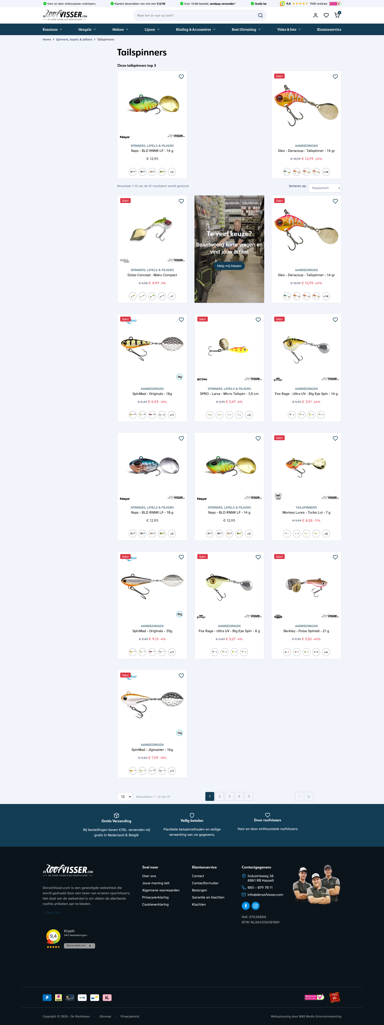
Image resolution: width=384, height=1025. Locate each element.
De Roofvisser (80, 1016)
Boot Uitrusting (244, 29)
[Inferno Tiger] (316, 534)
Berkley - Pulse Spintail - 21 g (306, 631)
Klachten (199, 904)
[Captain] (162, 415)
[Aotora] (316, 172)
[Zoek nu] (260, 15)
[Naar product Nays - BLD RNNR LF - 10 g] (152, 467)
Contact (198, 876)
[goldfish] (133, 296)
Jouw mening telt (155, 883)
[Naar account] (315, 15)
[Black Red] (297, 652)
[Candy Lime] (306, 652)
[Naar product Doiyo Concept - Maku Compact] (152, 230)
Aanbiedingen (306, 146)
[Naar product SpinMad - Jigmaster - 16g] (152, 705)
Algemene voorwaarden (161, 890)
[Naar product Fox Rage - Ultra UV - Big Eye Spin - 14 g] (306, 349)
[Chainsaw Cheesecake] (297, 534)
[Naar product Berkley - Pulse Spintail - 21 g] (306, 586)
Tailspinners (306, 507)
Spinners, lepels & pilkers (74, 39)
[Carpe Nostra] (287, 534)
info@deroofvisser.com (265, 894)
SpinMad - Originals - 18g (152, 393)
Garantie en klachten (208, 897)
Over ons (149, 876)
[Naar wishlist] (326, 15)
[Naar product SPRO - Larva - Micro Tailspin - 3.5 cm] (229, 349)
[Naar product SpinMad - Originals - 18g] (152, 349)
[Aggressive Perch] (297, 172)
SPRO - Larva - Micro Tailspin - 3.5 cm (229, 393)
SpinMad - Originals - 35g (152, 631)
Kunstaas (50, 29)
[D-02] (142, 172)
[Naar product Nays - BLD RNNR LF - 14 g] (152, 106)
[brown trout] (220, 415)
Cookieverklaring (155, 904)
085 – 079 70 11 (260, 887)
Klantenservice (329, 29)
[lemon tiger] (133, 415)
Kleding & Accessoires (193, 29)
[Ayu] (142, 415)
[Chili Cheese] (306, 534)
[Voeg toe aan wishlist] (181, 77)
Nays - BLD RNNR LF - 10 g (152, 512)
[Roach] (162, 296)
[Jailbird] (316, 652)
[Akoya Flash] (306, 172)
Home (47, 39)
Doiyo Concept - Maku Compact (152, 275)
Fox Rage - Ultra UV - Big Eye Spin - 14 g (306, 393)
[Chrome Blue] (229, 415)
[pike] (321, 415)
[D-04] (162, 172)
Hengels (84, 29)
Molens (118, 29)
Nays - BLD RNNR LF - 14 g (152, 150)
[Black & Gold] (302, 415)
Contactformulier (205, 883)
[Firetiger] (152, 296)
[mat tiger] (287, 172)
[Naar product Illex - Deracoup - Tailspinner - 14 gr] (306, 106)
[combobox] (200, 15)
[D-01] (133, 172)
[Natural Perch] (142, 296)
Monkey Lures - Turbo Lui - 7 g (306, 512)
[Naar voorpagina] (65, 15)
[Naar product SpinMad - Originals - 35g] (152, 586)
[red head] (287, 652)
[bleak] (292, 415)
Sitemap (105, 1016)
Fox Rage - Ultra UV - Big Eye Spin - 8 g (229, 631)
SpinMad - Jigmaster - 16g (152, 749)
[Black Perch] (152, 415)
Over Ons (53, 912)
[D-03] (152, 172)
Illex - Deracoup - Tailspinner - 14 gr (306, 150)
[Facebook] (246, 906)
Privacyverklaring (155, 897)
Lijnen (150, 29)
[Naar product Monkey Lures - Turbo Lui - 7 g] (306, 467)
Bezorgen (199, 890)
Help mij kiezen (229, 265)
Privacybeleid (130, 1016)
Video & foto (286, 29)
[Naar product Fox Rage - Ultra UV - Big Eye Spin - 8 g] (229, 586)
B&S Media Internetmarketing (320, 1016)
